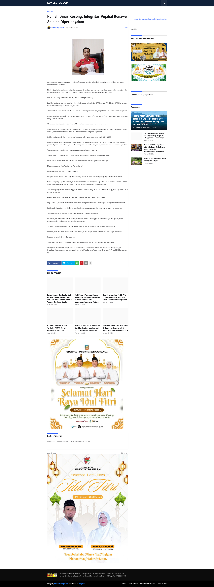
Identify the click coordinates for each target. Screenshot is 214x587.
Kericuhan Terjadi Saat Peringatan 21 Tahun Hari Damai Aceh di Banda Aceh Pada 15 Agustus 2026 (115, 328)
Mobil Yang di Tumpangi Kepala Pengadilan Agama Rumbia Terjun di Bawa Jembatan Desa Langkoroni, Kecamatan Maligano (87, 298)
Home (124, 584)
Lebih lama (123, 453)
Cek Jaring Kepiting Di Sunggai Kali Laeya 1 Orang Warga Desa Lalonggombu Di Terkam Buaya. (154, 135)
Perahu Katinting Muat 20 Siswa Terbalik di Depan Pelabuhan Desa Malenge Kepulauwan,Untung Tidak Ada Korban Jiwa (148, 120)
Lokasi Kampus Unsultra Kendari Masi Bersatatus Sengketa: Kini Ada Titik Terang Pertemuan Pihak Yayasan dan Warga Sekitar (59, 298)
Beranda (50, 11)
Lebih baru (52, 453)
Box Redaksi (133, 584)
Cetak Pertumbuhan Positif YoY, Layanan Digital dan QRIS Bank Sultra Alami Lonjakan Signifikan (115, 297)
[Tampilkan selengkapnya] (90, 263)
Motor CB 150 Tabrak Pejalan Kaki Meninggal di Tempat (155, 159)
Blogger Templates (61, 584)
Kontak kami (162, 584)
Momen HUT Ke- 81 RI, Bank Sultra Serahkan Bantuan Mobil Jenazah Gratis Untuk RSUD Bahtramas (87, 328)
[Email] (86, 263)
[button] (164, 3)
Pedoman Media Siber (147, 584)
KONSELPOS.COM (57, 2)
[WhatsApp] (77, 263)
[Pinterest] (81, 263)
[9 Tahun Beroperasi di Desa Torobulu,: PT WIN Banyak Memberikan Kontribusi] (60, 316)
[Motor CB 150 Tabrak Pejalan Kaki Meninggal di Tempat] (136, 161)
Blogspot (82, 584)
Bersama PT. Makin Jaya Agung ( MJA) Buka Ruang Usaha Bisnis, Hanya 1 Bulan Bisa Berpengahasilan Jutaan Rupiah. (154, 148)
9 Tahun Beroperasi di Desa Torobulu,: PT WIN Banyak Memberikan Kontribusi (57, 328)
